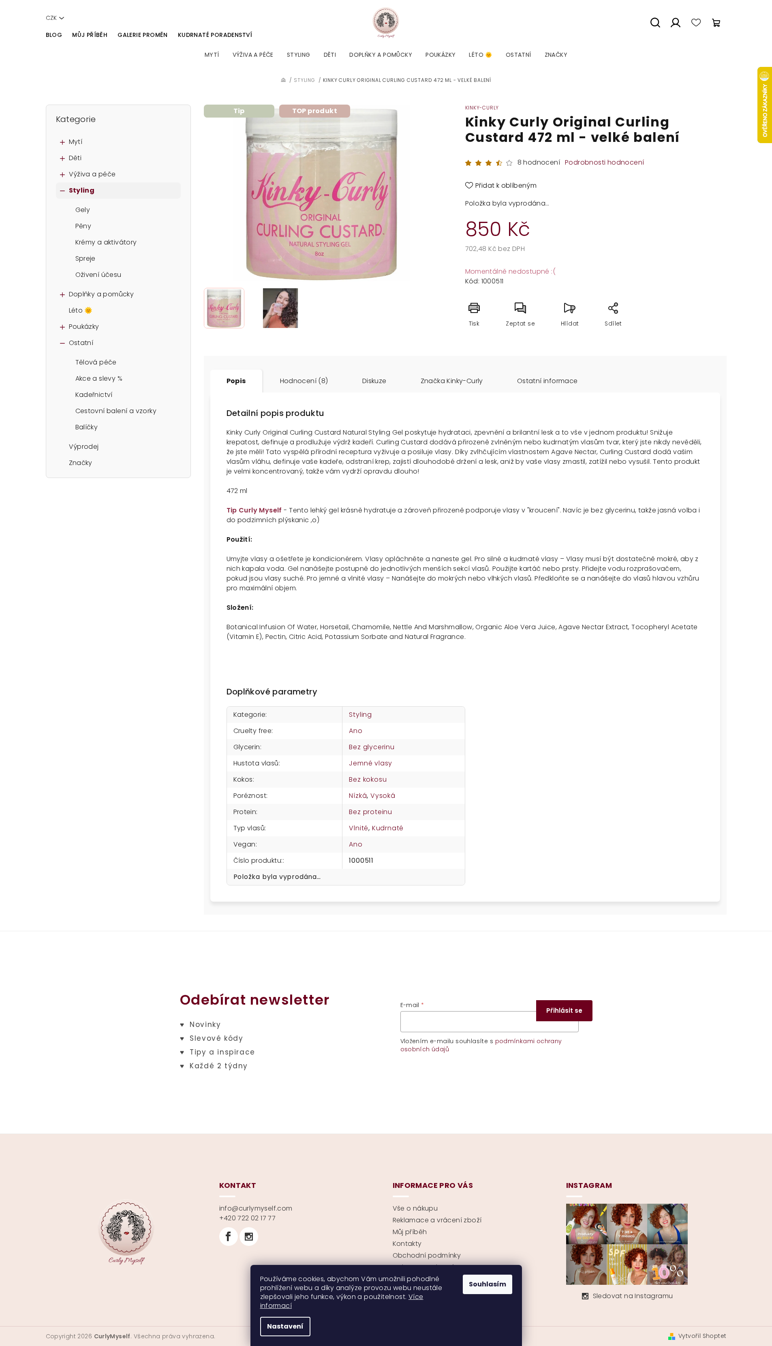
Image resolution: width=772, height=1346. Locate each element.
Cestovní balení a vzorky (116, 411)
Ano (355, 730)
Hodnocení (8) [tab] (304, 381)
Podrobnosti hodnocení (604, 162)
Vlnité (358, 828)
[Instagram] (249, 1236)
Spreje (85, 258)
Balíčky (86, 427)
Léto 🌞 (81, 310)
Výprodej (84, 446)
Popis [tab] (236, 381)
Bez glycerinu (371, 747)
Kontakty (407, 1243)
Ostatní (81, 342)
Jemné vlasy (370, 763)
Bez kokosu (368, 779)
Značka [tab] (452, 381)
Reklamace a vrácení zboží (437, 1220)
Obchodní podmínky (427, 1255)
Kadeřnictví (94, 394)
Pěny (83, 226)
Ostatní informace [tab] (547, 381)
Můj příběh (89, 35)
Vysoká (383, 795)
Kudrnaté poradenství (215, 35)
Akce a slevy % (99, 378)
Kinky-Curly (482, 107)
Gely (82, 209)
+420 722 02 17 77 (247, 1218)
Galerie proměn (143, 35)
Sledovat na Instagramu (633, 1296)
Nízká (358, 795)
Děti (75, 158)
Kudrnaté (388, 828)
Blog (54, 35)
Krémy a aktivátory (106, 242)
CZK (51, 18)
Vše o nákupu (415, 1208)
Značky (80, 462)
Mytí (76, 141)
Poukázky (84, 326)
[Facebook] (228, 1236)
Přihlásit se (564, 1010)
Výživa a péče (92, 174)
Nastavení (285, 1326)
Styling (82, 190)
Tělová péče (96, 362)
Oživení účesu (98, 274)
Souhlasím (487, 1284)
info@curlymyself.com (256, 1208)
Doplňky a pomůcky (101, 294)
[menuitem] (212, 54)
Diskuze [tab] (374, 381)
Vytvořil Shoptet (702, 1336)
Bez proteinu (370, 812)
